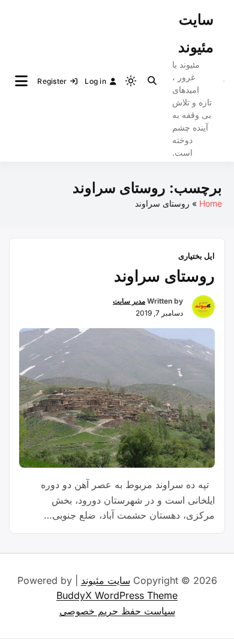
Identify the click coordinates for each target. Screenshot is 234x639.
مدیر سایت (129, 300)
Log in (95, 81)
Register (52, 81)
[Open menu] (21, 80)
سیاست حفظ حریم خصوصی (117, 611)
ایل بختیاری (196, 256)
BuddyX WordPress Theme (117, 595)
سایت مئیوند (105, 580)
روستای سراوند (164, 275)
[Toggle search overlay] (152, 81)
